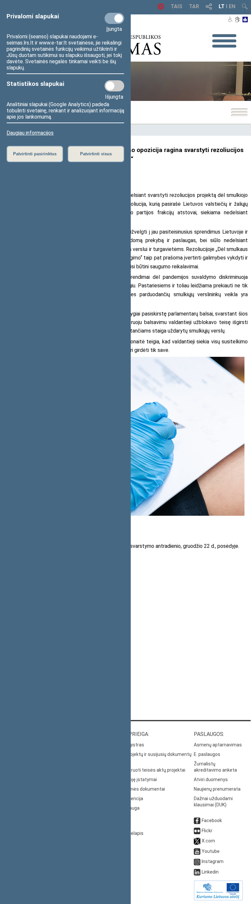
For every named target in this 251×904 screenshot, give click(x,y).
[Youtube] (197, 851)
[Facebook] (197, 820)
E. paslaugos (207, 754)
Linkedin (210, 872)
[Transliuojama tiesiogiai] (161, 8)
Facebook (212, 820)
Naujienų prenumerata (217, 789)
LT (222, 6)
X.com (208, 840)
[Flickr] (197, 830)
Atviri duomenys (211, 779)
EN (232, 6)
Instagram (213, 861)
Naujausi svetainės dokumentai (132, 789)
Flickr (207, 830)
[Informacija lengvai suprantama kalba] (245, 20)
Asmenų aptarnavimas (218, 744)
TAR (194, 6)
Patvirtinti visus (96, 153)
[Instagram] (197, 861)
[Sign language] (237, 20)
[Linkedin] (197, 872)
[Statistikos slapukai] (114, 85)
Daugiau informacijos (30, 133)
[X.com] (197, 840)
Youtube (211, 851)
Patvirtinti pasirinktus (35, 153)
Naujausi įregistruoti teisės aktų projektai (142, 770)
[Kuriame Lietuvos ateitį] (218, 898)
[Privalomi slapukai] (114, 18)
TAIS (176, 6)
